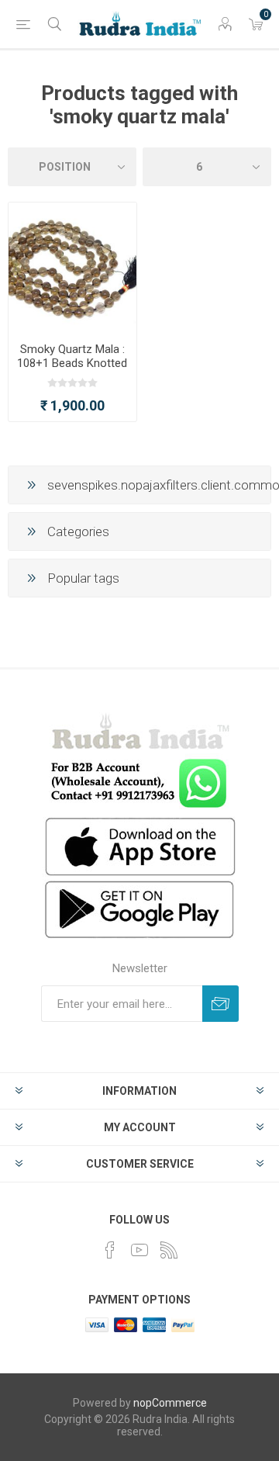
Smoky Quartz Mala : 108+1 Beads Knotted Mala (72, 363)
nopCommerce (170, 1403)
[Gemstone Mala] (72, 267)
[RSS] (169, 1250)
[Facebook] (110, 1250)
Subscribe (220, 1003)
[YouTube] (139, 1250)
